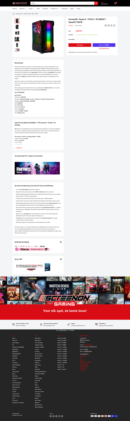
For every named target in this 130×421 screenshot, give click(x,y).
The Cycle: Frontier (39, 391)
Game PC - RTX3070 (62, 353)
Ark (13, 344)
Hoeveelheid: (71, 39)
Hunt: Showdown (39, 342)
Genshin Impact (16, 396)
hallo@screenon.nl (88, 344)
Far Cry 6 (14, 380)
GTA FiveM (14, 400)
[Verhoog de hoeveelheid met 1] (85, 39)
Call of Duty (15, 358)
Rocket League (38, 378)
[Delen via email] (114, 25)
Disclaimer (82, 370)
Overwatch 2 (38, 360)
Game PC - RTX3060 (62, 349)
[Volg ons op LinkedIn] (62, 416)
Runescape (37, 380)
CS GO (13, 360)
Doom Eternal (15, 371)
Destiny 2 (14, 367)
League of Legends (39, 347)
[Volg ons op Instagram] (53, 416)
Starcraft (37, 387)
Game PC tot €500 (61, 338)
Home (13, 13)
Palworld (37, 362)
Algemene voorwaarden (85, 362)
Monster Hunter (38, 353)
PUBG (36, 367)
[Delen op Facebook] (106, 25)
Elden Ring (14, 376)
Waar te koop (83, 356)
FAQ (81, 358)
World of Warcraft (39, 407)
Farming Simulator (16, 382)
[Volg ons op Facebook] (51, 416)
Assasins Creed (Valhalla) (18, 347)
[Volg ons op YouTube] (59, 416)
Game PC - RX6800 (61, 342)
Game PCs (14, 8)
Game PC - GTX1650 (62, 347)
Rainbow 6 (37, 369)
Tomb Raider (38, 396)
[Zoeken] (96, 3)
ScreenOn (70, 25)
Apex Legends (15, 342)
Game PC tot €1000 (61, 340)
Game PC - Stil (60, 367)
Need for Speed (38, 356)
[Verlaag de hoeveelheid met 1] (77, 39)
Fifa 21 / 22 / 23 (15, 384)
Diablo (13, 369)
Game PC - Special (61, 369)
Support (72, 8)
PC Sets (30, 8)
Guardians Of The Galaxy (18, 402)
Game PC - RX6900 (61, 344)
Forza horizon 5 (15, 393)
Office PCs (22, 8)
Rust (36, 382)
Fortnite (14, 391)
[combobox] (62, 3)
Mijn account (104, 4)
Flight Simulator (16, 387)
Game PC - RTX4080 (62, 360)
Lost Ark (37, 349)
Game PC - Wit (60, 365)
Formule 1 (14, 389)
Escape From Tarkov (17, 378)
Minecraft (37, 351)
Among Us (14, 340)
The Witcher (38, 393)
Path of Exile (38, 365)
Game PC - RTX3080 (62, 356)
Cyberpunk (14, 362)
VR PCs (38, 8)
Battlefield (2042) (16, 353)
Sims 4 (36, 384)
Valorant (37, 398)
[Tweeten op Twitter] (111, 25)
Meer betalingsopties (104, 48)
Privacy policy (83, 368)
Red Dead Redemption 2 (40, 371)
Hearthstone (38, 340)
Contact (78, 8)
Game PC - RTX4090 (62, 362)
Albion (13, 338)
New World (37, 358)
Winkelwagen (80, 45)
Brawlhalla (14, 356)
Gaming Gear (65, 8)
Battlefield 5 (15, 351)
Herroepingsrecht (84, 364)
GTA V (13, 398)
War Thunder (38, 400)
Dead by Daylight (16, 365)
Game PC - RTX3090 (62, 358)
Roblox (36, 376)
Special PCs (45, 8)
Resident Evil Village (39, 373)
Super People (38, 389)
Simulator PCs (54, 8)
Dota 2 (13, 373)
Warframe (37, 402)
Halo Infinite (38, 338)
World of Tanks (38, 404)
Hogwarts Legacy (39, 344)
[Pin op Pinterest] (109, 25)
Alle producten (19, 13)
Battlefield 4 (15, 349)
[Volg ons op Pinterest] (56, 416)
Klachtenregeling (84, 366)
